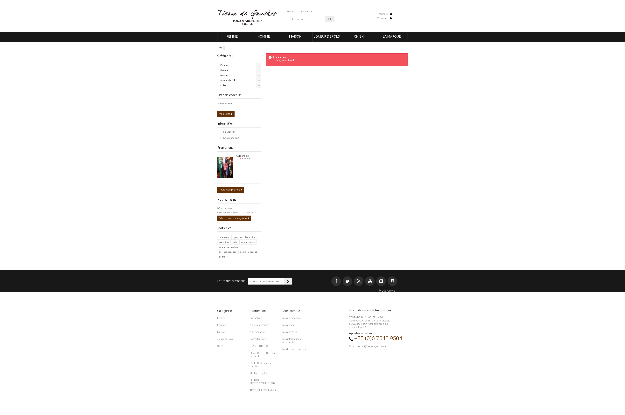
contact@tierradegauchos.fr (371, 346)
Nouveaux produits (259, 325)
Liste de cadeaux (229, 95)
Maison (295, 36)
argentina (224, 242)
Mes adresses (289, 332)
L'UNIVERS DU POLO (260, 346)
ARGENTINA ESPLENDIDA (263, 390)
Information (225, 123)
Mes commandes (291, 318)
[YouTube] (370, 281)
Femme (232, 36)
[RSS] (358, 281)
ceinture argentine (228, 247)
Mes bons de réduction (294, 349)
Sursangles (242, 155)
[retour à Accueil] (220, 48)
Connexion (384, 14)
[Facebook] (336, 281)
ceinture (223, 257)
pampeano (224, 237)
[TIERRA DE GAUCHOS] (247, 18)
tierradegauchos (227, 252)
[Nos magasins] (239, 208)
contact (290, 11)
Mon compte (383, 18)
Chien (359, 36)
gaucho (238, 237)
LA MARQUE (392, 36)
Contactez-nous (258, 339)
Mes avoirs (288, 325)
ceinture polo (248, 242)
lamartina (250, 237)
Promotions (225, 147)
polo (235, 242)
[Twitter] (347, 281)
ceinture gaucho (248, 252)
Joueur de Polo (327, 36)
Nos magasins (231, 137)
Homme (263, 36)
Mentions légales (258, 373)
